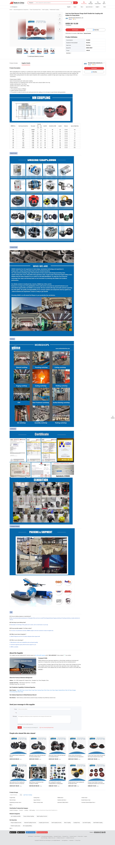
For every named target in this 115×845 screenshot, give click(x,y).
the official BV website (40, 655)
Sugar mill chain (37, 800)
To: (16, 712)
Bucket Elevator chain (85, 800)
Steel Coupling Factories (56, 822)
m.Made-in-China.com (61, 837)
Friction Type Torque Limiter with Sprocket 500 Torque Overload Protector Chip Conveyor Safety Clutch (96, 757)
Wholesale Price (65, 836)
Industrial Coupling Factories (30, 822)
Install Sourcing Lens (42, 832)
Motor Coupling (67, 822)
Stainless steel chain (62, 800)
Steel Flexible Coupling (97, 822)
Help (82, 6)
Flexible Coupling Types (15, 825)
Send (20, 727)
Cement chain (84, 797)
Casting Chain (40, 690)
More (11, 828)
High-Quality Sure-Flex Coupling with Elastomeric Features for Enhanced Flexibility (17, 783)
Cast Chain (52, 690)
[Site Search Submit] (75, 2)
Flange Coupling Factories (16, 822)
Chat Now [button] (96, 29)
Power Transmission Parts (35, 9)
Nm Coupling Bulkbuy (27, 825)
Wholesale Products (57, 836)
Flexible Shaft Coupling (54, 9)
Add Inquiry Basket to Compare (36, 56)
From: (16, 709)
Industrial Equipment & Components (21, 9)
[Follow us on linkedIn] (104, 832)
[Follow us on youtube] (101, 832)
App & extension (89, 6)
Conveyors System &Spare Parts (88, 802)
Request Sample (87, 33)
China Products (37, 836)
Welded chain (60, 797)
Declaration (71, 840)
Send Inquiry (75, 29)
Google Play (21, 832)
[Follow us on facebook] (95, 832)
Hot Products (30, 836)
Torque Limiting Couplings (28, 816)
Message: (15, 716)
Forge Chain (34, 690)
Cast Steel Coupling (87, 822)
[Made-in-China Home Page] (17, 2)
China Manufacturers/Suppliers (47, 836)
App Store (13, 832)
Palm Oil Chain (68, 690)
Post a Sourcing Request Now (47, 727)
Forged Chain (12, 797)
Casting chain (36, 797)
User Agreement (65, 840)
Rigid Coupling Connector (42, 816)
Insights (85, 836)
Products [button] (31, 2)
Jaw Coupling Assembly (15, 816)
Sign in (104, 3)
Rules (104, 6)
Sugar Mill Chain (20, 690)
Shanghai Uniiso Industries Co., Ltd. (76, 17)
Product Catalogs (28, 794)
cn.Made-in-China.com (70, 837)
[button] (71, 2)
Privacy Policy (77, 840)
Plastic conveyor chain (38, 802)
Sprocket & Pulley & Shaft (63, 802)
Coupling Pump (76, 822)
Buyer (75, 6)
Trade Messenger (30, 832)
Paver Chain (20, 691)
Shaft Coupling (45, 9)
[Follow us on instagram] (99, 832)
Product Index (80, 836)
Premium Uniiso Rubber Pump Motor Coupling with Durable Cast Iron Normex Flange (96, 783)
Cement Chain (28, 690)
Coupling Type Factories (44, 822)
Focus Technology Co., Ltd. (48, 840)
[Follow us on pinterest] (102, 832)
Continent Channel (73, 836)
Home (11, 9)
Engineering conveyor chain (15, 802)
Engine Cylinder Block (60, 690)
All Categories (14, 6)
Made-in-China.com (51, 837)
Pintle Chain (46, 690)
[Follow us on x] (97, 832)
